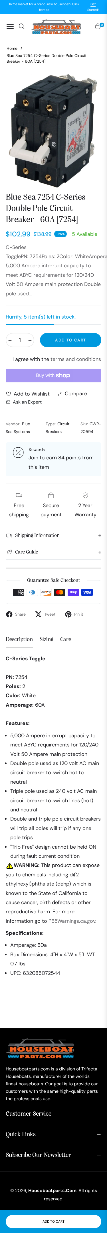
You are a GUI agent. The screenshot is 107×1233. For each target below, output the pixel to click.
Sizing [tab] (46, 640)
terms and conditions (76, 359)
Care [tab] (65, 640)
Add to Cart (53, 1221)
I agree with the (57, 359)
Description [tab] (19, 640)
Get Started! (93, 7)
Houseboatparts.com (52, 1190)
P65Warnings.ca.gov (72, 921)
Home (12, 48)
